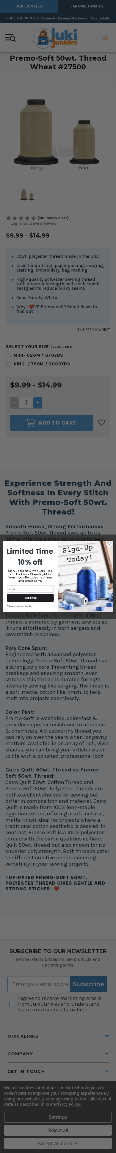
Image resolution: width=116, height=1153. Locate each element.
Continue (30, 597)
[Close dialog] (109, 544)
